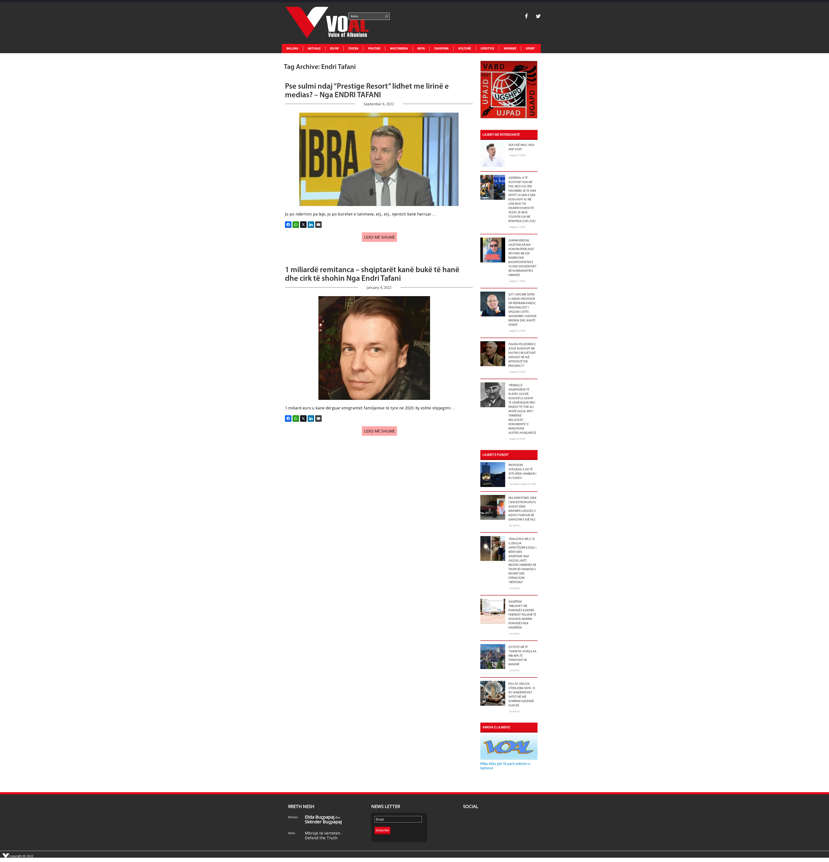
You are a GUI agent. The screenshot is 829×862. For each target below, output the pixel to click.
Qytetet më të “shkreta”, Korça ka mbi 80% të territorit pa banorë (522, 656)
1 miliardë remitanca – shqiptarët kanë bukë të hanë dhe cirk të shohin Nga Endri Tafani (372, 274)
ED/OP (334, 48)
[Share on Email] (318, 224)
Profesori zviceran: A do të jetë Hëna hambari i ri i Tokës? (522, 472)
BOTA (421, 48)
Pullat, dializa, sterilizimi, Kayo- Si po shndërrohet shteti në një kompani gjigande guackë (521, 694)
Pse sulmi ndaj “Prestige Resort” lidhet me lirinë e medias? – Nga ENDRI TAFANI (367, 91)
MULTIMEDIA (399, 48)
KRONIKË (510, 48)
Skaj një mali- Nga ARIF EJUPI (521, 147)
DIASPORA (441, 48)
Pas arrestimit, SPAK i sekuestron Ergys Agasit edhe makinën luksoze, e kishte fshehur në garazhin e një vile (522, 508)
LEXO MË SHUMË (379, 237)
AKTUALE (314, 48)
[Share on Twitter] (303, 224)
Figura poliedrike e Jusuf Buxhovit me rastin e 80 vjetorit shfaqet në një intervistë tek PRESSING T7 (522, 355)
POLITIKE (374, 48)
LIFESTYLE (487, 48)
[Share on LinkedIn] (311, 224)
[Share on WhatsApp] (296, 224)
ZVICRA (353, 48)
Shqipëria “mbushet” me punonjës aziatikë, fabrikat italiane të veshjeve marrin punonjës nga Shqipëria (522, 614)
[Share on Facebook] (288, 224)
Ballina (292, 48)
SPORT (530, 48)
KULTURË (464, 48)
